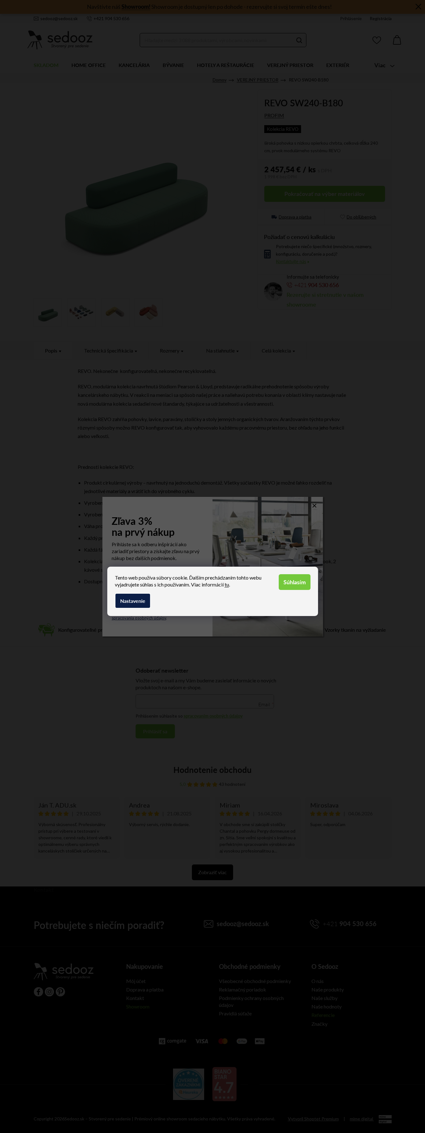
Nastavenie (132, 600)
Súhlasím (294, 582)
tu (227, 584)
